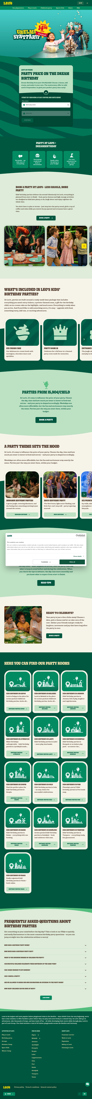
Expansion (65, 1041)
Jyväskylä (35, 1045)
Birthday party (7, 1038)
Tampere (35, 1073)
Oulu (33, 1061)
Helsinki (34, 1038)
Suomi (9, 1094)
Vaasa (34, 1077)
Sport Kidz (5, 1047)
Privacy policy (19, 1087)
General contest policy (48, 1087)
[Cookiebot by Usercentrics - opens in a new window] (77, 535)
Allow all (72, 562)
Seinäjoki (35, 1070)
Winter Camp (6, 1051)
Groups (4, 1041)
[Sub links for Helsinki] (39, 1038)
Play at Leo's (6, 1035)
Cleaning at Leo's (67, 1047)
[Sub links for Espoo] (38, 1035)
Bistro (70, 8)
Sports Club (60, 8)
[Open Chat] (87, 1084)
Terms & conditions (32, 1087)
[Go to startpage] (8, 3)
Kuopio (34, 1051)
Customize (44, 562)
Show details (77, 556)
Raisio (34, 1067)
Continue (27, 120)
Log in (80, 3)
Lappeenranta (37, 1057)
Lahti (33, 1054)
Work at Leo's (66, 1038)
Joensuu (35, 1041)
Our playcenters (18, 8)
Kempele (35, 1048)
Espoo (34, 1035)
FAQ (78, 8)
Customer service (68, 1035)
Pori (33, 1064)
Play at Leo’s (32, 8)
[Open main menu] (87, 3)
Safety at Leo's (67, 1044)
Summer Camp (7, 1044)
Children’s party (46, 8)
